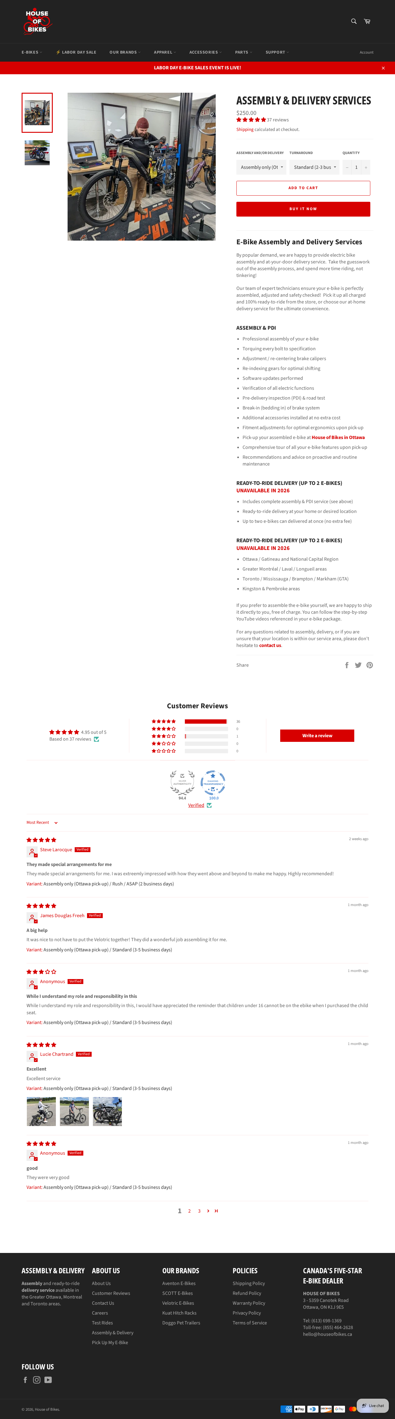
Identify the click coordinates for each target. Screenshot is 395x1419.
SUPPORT (276, 52)
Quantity (351, 153)
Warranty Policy (249, 1303)
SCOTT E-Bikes (177, 1293)
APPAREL (163, 52)
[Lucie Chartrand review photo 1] (41, 1111)
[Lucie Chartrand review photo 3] (107, 1111)
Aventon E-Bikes (179, 1283)
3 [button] (199, 1211)
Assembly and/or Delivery (260, 153)
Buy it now (303, 209)
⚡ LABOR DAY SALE (76, 52)
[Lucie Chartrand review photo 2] (74, 1111)
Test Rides (102, 1322)
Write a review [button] (317, 735)
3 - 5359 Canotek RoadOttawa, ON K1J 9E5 (326, 1300)
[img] (41, 840)
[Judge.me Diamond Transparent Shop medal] (213, 782)
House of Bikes (47, 1409)
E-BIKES (31, 52)
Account (366, 52)
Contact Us (103, 1303)
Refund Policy (247, 1293)
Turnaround (301, 153)
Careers (100, 1313)
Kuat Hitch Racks (179, 1313)
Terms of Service (250, 1322)
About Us (101, 1283)
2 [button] (189, 1211)
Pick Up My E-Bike (110, 1342)
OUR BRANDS (124, 52)
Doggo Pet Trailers (181, 1322)
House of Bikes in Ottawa (338, 437)
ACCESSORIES (204, 52)
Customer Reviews (111, 1293)
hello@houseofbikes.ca (327, 1334)
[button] (251, 119)
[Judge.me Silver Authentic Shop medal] (182, 782)
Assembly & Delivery (112, 1332)
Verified (196, 805)
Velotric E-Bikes (178, 1303)
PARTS (242, 52)
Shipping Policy (249, 1283)
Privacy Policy (247, 1313)
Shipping (245, 129)
